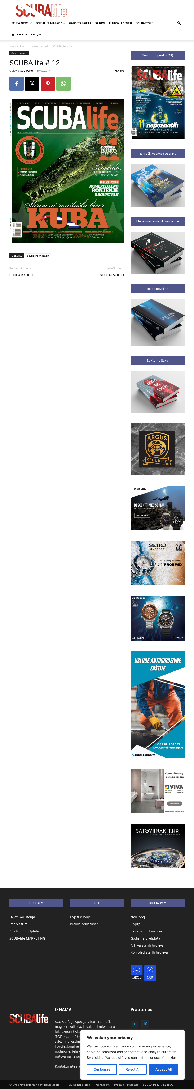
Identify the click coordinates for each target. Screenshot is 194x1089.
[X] (32, 84)
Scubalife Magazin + (50, 23)
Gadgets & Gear (80, 23)
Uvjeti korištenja (22, 917)
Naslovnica (16, 46)
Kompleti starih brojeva (149, 952)
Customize (102, 1069)
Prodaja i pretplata (24, 931)
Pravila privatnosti (84, 924)
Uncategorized (38, 46)
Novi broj (138, 917)
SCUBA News (20, 23)
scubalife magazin (38, 255)
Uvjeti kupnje (80, 917)
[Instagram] (145, 1024)
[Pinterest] (48, 84)
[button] (179, 23)
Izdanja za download (147, 931)
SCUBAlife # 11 (21, 275)
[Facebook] (16, 84)
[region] (132, 1055)
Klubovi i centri (120, 23)
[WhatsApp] (63, 84)
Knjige (136, 924)
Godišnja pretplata (145, 938)
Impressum (18, 924)
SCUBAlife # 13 (112, 275)
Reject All (133, 1069)
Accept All (163, 1069)
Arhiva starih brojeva (147, 945)
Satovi (100, 23)
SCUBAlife (26, 70)
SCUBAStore (144, 23)
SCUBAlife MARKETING (27, 938)
